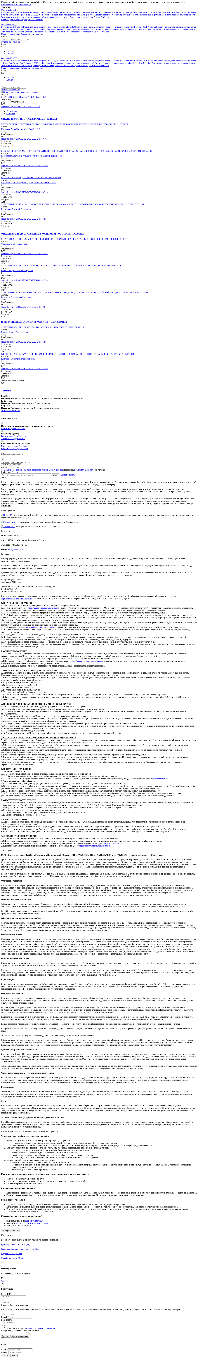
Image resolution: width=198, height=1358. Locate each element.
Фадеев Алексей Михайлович (15, 244)
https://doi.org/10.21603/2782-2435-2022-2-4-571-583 (24, 342)
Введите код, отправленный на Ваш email (20, 1330)
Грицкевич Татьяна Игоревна (42, 182)
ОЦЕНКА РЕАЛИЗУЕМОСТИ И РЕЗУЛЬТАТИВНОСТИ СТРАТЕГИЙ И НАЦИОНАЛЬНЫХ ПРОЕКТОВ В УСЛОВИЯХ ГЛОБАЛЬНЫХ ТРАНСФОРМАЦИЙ (77, 151)
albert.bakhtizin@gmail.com (13, 438)
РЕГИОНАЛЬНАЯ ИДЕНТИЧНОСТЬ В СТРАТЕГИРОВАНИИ (31, 177)
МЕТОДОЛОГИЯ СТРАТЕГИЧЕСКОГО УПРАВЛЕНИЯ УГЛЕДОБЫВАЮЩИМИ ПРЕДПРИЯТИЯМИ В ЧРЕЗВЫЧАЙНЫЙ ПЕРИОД (64, 124)
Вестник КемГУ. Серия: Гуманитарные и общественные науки (30, 12)
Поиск (4, 36)
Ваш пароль (6, 1320)
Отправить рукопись (10, 42)
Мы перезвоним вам (10, 1230)
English (9, 54)
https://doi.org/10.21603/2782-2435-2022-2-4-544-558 (24, 280)
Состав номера (13, 111)
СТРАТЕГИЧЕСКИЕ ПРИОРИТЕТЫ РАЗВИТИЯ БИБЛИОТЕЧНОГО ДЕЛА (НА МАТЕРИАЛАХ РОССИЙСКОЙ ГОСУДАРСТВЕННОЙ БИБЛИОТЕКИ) (74, 292)
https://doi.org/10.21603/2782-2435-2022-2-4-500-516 (24, 192)
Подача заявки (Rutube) (11, 1253)
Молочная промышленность (56, 17)
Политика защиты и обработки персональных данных (38, 470)
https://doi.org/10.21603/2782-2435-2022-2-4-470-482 (24, 139)
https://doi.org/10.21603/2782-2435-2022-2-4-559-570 (24, 307)
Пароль (4, 1352)
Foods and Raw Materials (140, 15)
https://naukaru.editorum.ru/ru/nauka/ (16, 598)
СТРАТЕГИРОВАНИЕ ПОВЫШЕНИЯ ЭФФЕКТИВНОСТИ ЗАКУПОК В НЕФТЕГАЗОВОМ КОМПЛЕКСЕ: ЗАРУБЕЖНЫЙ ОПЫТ (63, 239)
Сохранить (16, 465)
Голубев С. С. (35, 129)
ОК (29, 1333)
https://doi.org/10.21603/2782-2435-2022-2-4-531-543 (24, 253)
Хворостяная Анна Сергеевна (15, 446)
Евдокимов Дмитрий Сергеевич (16, 209)
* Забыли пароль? (68, 475)
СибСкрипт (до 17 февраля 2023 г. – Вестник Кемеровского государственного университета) (52, 15)
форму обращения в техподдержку (32, 1223)
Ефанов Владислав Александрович (17, 270)
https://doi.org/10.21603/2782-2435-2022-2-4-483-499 (24, 165)
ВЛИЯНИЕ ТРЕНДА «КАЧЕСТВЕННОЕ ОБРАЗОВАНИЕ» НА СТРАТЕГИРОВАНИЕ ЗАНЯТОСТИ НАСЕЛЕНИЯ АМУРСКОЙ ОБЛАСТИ (67, 354)
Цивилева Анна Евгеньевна (14, 129)
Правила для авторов (11, 19)
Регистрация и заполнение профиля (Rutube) (21, 1249)
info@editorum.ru (15, 549)
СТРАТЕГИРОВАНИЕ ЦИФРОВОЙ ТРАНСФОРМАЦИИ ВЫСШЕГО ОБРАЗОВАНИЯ (42, 327)
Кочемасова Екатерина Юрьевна (16, 156)
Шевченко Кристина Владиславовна (18, 359)
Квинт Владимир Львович (13, 428)
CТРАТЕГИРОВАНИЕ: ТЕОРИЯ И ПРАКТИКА (23, 97)
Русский (10, 51)
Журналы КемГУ (9, 10)
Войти (55, 475)
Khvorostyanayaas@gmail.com (14, 448)
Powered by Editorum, (84, 470)
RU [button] (2, 47)
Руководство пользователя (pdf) (15, 1244)
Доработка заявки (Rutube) (13, 1258)
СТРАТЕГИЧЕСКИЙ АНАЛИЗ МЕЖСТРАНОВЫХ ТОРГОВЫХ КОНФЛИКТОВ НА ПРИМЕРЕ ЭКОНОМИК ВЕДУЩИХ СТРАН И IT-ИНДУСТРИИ (72, 204)
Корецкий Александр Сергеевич (16, 297)
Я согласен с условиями (15, 1328)
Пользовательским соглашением (16, 5)
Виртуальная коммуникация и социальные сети (173, 15)
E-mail (4, 1317)
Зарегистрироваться (20, 1336)
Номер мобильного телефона (14, 1305)
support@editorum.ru (34, 1221)
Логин (4, 1350)
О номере (10, 113)
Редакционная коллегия (32, 19)
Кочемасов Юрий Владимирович (48, 156)
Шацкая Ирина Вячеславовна (14, 332)
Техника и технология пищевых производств (22, 17)
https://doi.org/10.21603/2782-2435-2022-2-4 (20, 106)
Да (2, 1280)
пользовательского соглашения (40, 1328)
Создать (15, 472)
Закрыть (5, 465)
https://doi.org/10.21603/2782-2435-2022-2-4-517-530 (24, 219)
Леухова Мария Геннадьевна (14, 182)
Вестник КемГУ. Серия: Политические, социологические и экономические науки (96, 12)
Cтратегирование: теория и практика (112, 15)
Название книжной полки (14, 462)
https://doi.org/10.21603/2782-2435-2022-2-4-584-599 (24, 368)
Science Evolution (101, 17)
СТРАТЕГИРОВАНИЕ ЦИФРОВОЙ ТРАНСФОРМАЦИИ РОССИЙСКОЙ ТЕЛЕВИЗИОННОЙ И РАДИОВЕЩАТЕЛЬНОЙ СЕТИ (62, 266)
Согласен (6, 7)
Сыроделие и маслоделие (82, 17)
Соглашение (6, 470)
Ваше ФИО (6, 1294)
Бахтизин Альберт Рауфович (14, 436)
